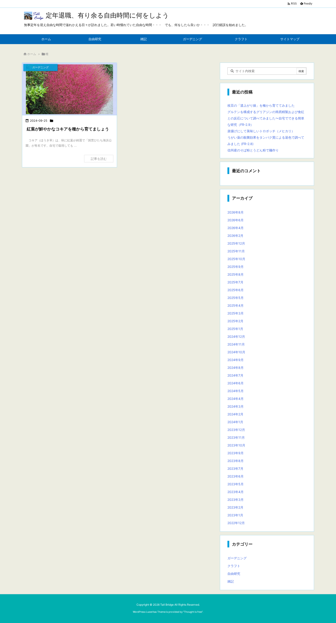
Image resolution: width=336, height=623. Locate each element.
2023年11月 (236, 437)
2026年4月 (235, 228)
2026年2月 (235, 236)
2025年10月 (236, 259)
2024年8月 (235, 368)
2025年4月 (235, 305)
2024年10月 (236, 352)
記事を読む (99, 159)
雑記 (230, 581)
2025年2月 (235, 321)
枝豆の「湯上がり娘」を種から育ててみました (261, 105)
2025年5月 (235, 298)
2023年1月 (235, 515)
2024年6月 (235, 383)
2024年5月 (235, 391)
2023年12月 (236, 430)
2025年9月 (235, 267)
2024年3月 (235, 406)
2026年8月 (235, 212)
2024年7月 (235, 375)
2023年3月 (235, 500)
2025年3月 (235, 313)
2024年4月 (235, 399)
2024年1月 (235, 422)
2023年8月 (235, 461)
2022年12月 (236, 523)
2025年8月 (235, 274)
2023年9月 (235, 453)
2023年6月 (235, 476)
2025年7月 (235, 282)
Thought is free (193, 611)
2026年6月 (235, 220)
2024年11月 (236, 344)
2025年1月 (235, 329)
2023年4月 (235, 492)
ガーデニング (237, 558)
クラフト (233, 566)
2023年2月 (235, 507)
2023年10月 (236, 445)
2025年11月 (236, 251)
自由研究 (233, 573)
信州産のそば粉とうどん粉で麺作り (253, 150)
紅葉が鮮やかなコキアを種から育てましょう (68, 129)
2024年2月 (235, 414)
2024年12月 (236, 336)
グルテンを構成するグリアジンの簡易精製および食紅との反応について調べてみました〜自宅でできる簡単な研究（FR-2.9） (265, 118)
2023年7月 (235, 468)
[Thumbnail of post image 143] (69, 89)
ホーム (31, 54)
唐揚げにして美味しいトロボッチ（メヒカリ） (261, 131)
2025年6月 (235, 290)
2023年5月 (235, 484)
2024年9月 (235, 360)
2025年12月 (236, 243)
